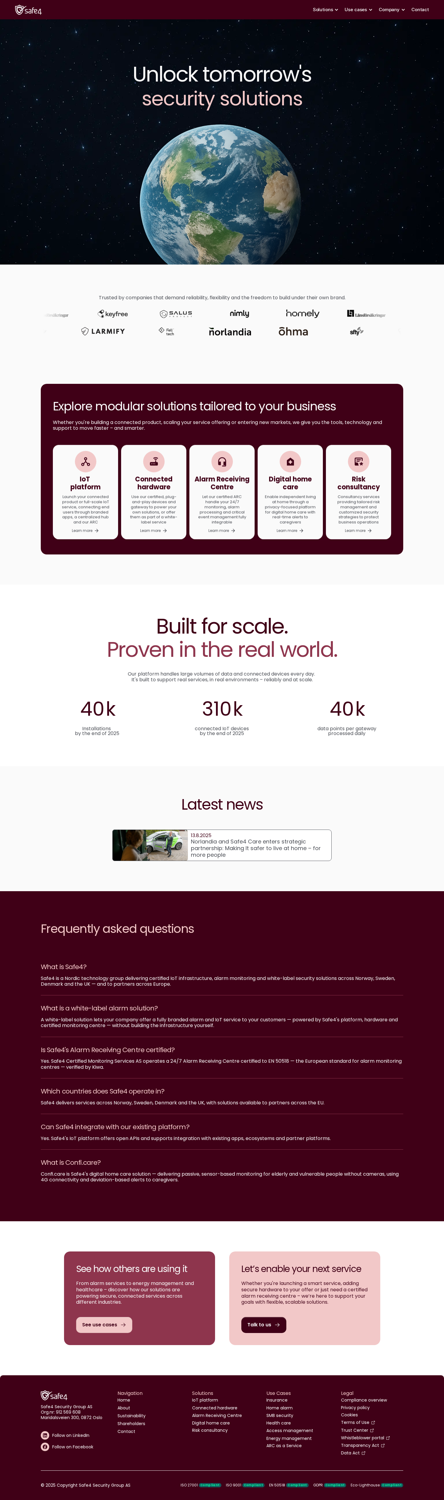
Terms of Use (355, 1422)
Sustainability (131, 1416)
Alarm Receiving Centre (217, 1415)
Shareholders (131, 1424)
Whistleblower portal (362, 1438)
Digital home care (211, 1423)
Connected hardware (214, 1408)
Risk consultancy (210, 1430)
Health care (278, 1423)
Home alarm (279, 1408)
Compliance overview (364, 1400)
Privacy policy (355, 1408)
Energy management (289, 1438)
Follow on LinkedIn (70, 1435)
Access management (289, 1431)
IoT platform (205, 1400)
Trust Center (354, 1430)
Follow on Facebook (72, 1447)
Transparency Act (360, 1445)
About (123, 1408)
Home (123, 1400)
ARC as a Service (284, 1446)
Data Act (350, 1453)
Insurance (277, 1400)
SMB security (279, 1415)
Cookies (349, 1415)
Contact (420, 9)
